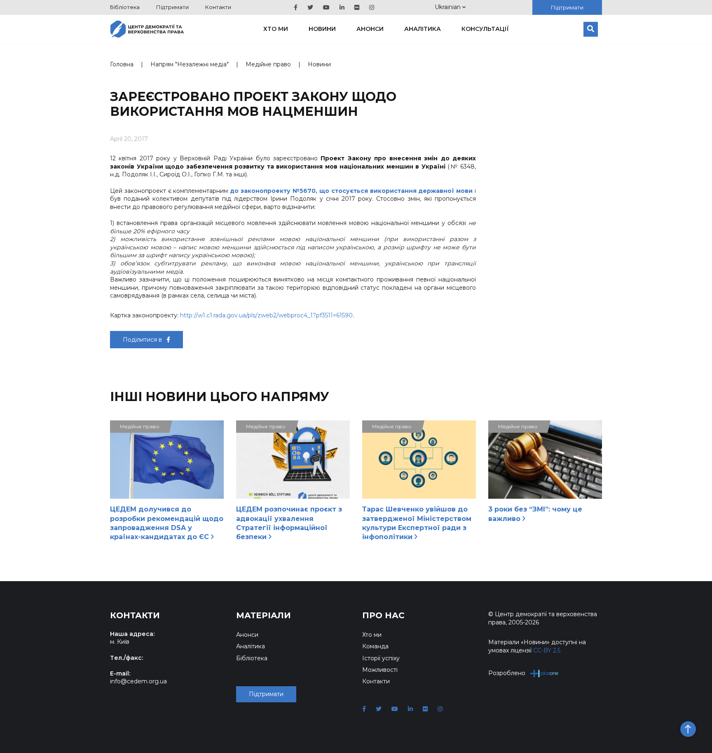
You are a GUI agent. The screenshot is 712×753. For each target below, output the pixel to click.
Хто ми (275, 29)
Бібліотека (125, 7)
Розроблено (506, 673)
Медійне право (268, 64)
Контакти (218, 7)
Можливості (380, 669)
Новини (322, 29)
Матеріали (263, 615)
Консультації (485, 29)
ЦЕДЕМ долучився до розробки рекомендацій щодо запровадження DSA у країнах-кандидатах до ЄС (166, 523)
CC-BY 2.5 (546, 650)
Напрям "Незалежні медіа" (189, 64)
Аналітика (422, 29)
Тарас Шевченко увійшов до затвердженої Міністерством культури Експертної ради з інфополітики (416, 523)
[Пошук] (590, 29)
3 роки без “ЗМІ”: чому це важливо (535, 513)
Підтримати (172, 7)
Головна (122, 64)
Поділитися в (143, 339)
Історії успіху (381, 658)
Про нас (383, 615)
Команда (375, 646)
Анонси (370, 29)
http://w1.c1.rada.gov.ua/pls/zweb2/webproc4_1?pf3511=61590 (266, 315)
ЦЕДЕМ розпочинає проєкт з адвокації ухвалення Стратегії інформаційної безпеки (289, 523)
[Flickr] (356, 7)
